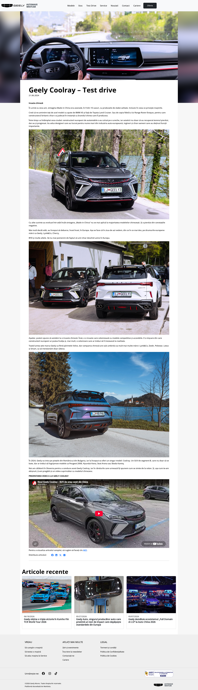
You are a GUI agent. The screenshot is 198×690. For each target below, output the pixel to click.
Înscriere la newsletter (72, 651)
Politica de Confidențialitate (112, 651)
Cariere (136, 5)
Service (103, 5)
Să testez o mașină (33, 651)
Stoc (80, 5)
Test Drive (91, 5)
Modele (71, 5)
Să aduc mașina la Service (36, 655)
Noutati (114, 5)
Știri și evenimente (70, 647)
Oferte (150, 5)
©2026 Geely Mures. (32, 683)
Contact (126, 5)
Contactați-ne (68, 655)
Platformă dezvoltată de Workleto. (38, 686)
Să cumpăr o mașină (33, 647)
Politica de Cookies (108, 655)
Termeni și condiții (108, 647)
